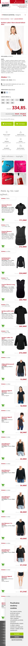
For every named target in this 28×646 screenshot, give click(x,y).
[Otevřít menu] (26, 1)
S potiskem (21, 123)
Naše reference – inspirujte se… (12, 158)
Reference (5, 637)
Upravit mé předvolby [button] (17, 639)
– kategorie (12, 15)
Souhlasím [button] (16, 634)
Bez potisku (8, 123)
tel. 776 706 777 (22, 7)
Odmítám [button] (17, 636)
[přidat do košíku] (2, 220)
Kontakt (5, 643)
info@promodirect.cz (22, 6)
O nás (4, 632)
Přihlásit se (21, 2)
